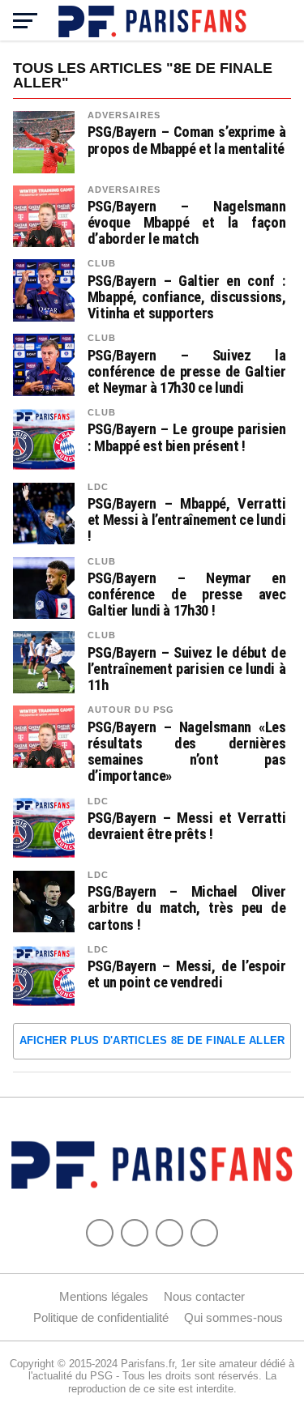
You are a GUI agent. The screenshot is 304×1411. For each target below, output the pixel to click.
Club (102, 263)
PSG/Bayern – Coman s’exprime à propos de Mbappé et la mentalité (187, 140)
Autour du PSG (131, 709)
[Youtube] (169, 1233)
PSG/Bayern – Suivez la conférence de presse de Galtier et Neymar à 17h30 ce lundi (187, 371)
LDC (98, 487)
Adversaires (124, 115)
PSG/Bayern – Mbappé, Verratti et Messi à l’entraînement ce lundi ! (187, 520)
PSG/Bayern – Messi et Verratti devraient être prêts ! (187, 826)
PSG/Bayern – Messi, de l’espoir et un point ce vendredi (187, 974)
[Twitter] (134, 1233)
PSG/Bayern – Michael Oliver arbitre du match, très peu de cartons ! (187, 908)
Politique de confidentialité (101, 1317)
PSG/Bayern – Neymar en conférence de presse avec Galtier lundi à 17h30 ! (187, 594)
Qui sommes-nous (233, 1317)
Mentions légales (103, 1296)
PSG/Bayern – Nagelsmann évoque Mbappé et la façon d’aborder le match (187, 222)
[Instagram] (204, 1233)
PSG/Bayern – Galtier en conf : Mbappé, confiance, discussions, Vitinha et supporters (187, 297)
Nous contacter (204, 1296)
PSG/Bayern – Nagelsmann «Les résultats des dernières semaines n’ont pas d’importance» (187, 752)
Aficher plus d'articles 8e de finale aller (152, 1040)
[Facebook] (99, 1233)
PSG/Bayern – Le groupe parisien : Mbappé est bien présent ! (187, 437)
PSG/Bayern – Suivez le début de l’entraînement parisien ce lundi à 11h (187, 669)
